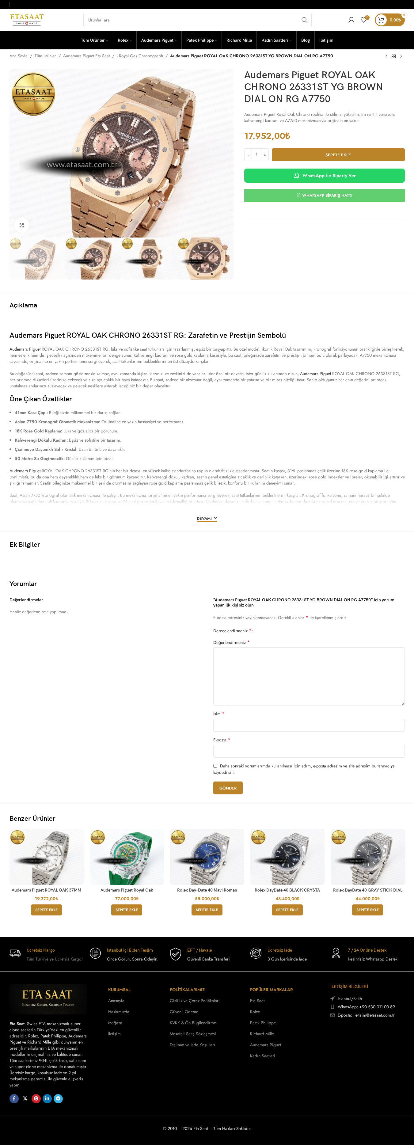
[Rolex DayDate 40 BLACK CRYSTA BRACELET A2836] (287, 857)
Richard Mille (39, 1042)
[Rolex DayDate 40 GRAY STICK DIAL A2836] (368, 857)
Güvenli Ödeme (184, 1012)
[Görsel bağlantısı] (48, 999)
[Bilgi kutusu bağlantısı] (46, 955)
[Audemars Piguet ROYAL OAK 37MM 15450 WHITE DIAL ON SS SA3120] (46, 857)
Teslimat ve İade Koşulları (192, 1045)
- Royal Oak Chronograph (140, 56)
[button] (46, 909)
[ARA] (305, 20)
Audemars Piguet (24, 349)
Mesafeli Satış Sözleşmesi (193, 1034)
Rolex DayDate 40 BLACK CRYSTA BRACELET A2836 (287, 893)
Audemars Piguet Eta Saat (86, 56)
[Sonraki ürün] (401, 56)
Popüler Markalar (271, 990)
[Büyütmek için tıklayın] (21, 225)
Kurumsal (119, 990)
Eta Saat (257, 1001)
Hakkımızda (118, 1012)
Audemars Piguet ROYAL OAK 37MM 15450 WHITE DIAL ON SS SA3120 (46, 893)
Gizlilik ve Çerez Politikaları (195, 1001)
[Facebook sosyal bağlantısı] (14, 1098)
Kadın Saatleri (262, 1056)
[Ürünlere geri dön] (393, 56)
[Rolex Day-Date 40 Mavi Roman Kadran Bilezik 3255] (207, 857)
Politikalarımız (187, 990)
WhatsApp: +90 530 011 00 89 (366, 1007)
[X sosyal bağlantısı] (25, 1098)
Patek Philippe (53, 1036)
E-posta (221, 739)
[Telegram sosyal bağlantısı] (58, 1098)
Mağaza (115, 1023)
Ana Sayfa (18, 56)
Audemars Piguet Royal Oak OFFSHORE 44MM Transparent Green (126, 893)
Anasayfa (116, 1001)
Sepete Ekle (338, 155)
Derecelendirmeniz (232, 630)
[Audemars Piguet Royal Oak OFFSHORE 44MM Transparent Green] (127, 857)
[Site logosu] (28, 19)
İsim (219, 713)
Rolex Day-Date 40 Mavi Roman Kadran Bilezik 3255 (207, 893)
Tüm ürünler (45, 56)
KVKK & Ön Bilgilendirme (193, 1023)
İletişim (114, 1034)
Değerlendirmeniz (231, 642)
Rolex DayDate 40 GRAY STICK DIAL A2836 (367, 893)
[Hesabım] (351, 20)
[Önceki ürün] (386, 56)
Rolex (33, 1036)
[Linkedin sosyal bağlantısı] (47, 1098)
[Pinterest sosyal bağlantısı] (36, 1098)
